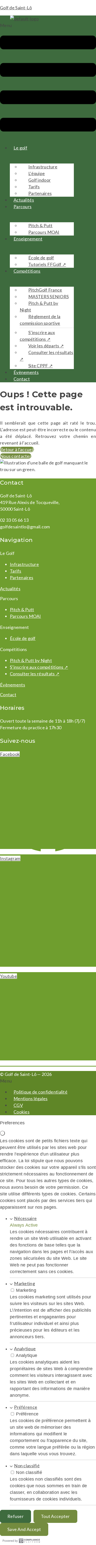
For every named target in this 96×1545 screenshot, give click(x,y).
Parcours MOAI (44, 232)
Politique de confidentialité (40, 1092)
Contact (22, 379)
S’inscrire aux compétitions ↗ (37, 336)
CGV (18, 1105)
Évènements (26, 372)
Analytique (25, 1348)
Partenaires (40, 193)
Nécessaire (25, 1218)
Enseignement (28, 238)
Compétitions (27, 271)
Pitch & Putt (40, 225)
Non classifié (27, 1465)
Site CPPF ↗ (40, 365)
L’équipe (36, 173)
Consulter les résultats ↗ (46, 356)
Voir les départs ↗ (46, 345)
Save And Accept (24, 1529)
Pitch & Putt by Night (39, 306)
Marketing (24, 1283)
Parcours (23, 206)
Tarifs (34, 186)
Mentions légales (31, 1098)
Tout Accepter (55, 1516)
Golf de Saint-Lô (16, 7)
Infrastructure (42, 166)
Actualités (24, 200)
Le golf (20, 147)
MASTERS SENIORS (48, 296)
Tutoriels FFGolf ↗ (47, 264)
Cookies (22, 1111)
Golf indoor (39, 180)
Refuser (15, 1516)
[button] (48, 81)
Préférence (25, 1407)
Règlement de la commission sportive (40, 320)
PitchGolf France (45, 290)
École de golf (41, 257)
